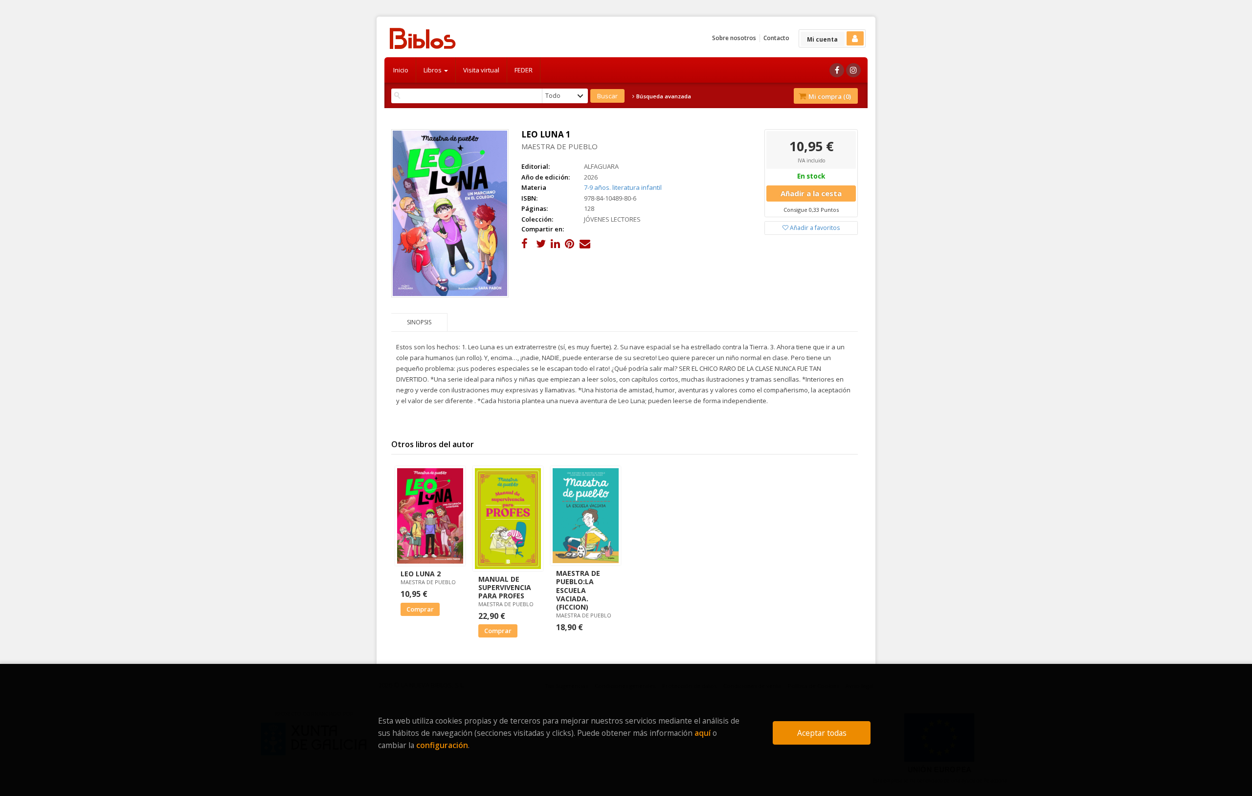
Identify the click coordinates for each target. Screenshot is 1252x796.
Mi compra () (829, 96)
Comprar (420, 609)
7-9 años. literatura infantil (623, 187)
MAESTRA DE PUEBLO (559, 146)
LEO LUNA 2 (421, 573)
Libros (433, 70)
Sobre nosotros (734, 38)
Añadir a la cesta (811, 193)
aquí (702, 733)
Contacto (776, 38)
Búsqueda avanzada (663, 96)
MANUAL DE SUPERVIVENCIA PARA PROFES (504, 587)
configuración (442, 745)
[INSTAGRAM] (853, 70)
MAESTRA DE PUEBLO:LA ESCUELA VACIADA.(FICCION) (578, 590)
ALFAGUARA (601, 166)
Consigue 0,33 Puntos (811, 209)
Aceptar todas (822, 733)
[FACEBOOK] (836, 70)
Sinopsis (419, 322)
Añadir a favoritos (814, 228)
